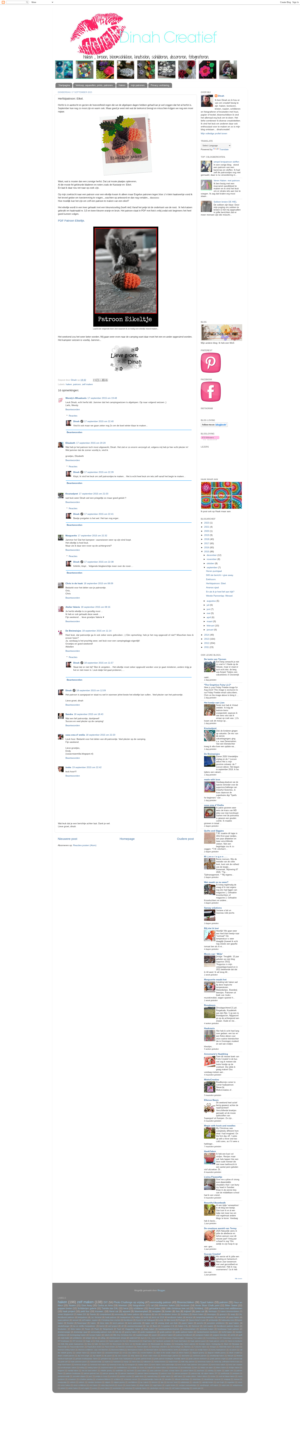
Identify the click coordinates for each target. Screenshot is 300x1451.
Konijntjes (167, 1344)
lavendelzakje (186, 1367)
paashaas (200, 1370)
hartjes (137, 1317)
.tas (147, 1326)
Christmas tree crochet (110, 1320)
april (209, 617)
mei (209, 613)
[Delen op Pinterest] (106, 380)
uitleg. (103, 1338)
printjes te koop (101, 1376)
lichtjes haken (234, 1367)
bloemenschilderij (117, 1350)
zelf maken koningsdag (180, 1388)
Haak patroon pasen (198, 1341)
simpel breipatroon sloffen (226, 162)
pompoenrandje (64, 1376)
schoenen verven (130, 1379)
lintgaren (61, 1370)
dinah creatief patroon (66, 1356)
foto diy (118, 1332)
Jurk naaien (208, 1326)
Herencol (195, 1326)
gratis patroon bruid (143, 1359)
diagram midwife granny (217, 1353)
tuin (156, 1314)
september (212, 567)
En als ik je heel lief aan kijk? (220, 592)
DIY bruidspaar (63, 1341)
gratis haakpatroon (148, 1332)
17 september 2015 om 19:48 (102, 398)
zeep (167, 1388)
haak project (69, 1311)
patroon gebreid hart (91, 1373)
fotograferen (139, 1305)
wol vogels (85, 1388)
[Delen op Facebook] (103, 380)
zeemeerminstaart (134, 1326)
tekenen (155, 1382)
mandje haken (73, 1370)
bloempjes (211, 1314)
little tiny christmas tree (122, 1335)
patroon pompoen (181, 1373)
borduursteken (189, 1329)
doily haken (135, 1356)
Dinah (76, 421)
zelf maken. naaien (90, 1320)
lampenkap (173, 1367)
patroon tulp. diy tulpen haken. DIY (204, 1373)
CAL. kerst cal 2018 (155, 1338)
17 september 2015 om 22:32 (92, 535)
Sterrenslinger (175, 1347)
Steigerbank (108, 1329)
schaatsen (72, 1379)
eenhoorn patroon (200, 1356)
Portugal (181, 1320)
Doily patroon (101, 1341)
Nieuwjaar (235, 1344)
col (123, 1353)
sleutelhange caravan (212, 1379)
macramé (222, 1317)
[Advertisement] (221, 269)
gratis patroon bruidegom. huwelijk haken (169, 1359)
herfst (146, 1317)
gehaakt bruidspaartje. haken (86, 1359)
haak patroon (111, 1317)
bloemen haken (167, 1305)
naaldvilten (119, 1370)
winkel (62, 1388)
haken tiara (136, 1362)
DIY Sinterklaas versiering (230, 1338)
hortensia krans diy (117, 1365)
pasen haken (187, 1323)
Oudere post (185, 838)
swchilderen (132, 1382)
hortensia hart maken (98, 1365)
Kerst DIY (105, 1344)
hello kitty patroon (187, 1362)
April (142, 1338)
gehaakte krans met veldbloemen (225, 1308)
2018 (207, 539)
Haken (122, 85)
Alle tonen (238, 1278)
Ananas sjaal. (212, 587)
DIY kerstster (77, 1341)
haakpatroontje (95, 1362)
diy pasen (108, 1356)
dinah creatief (234, 1353)
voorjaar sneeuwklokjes (188, 1385)
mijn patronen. (138, 85)
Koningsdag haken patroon (185, 1344)
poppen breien (65, 1308)
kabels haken (143, 1365)
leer (195, 1367)
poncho (200, 1323)
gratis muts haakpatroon (123, 1359)
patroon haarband (127, 1373)
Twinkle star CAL (110, 1308)
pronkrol (113, 1376)
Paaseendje (62, 1347)
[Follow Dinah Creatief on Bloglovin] (214, 426)
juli (208, 605)
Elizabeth (70, 443)
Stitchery (187, 1347)
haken (69, 384)
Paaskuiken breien (94, 1347)
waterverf (133, 1338)
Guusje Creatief (212, 1254)
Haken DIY (81, 1314)
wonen (94, 1388)
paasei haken (188, 1370)
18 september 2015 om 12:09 (91, 690)
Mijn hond (171, 1320)
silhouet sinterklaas (182, 1379)
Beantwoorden (72, 409)
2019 (207, 535)
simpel (88, 1338)
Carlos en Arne (105, 1305)
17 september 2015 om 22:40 (99, 421)
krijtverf (187, 1311)
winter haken (73, 1388)
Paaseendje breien (77, 1347)
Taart (119, 1329)
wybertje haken (141, 1388)
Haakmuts (209, 1028)
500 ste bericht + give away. (220, 575)
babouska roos (227, 1320)
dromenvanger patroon (169, 1356)
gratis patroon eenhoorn (198, 1359)
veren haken (65, 1385)
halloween (147, 1362)
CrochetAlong (211, 1338)
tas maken (144, 1382)
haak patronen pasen (79, 1362)
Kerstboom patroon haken (228, 1326)
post (90, 1376)
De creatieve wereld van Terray (220, 1228)
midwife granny (106, 1370)
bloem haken (198, 1314)
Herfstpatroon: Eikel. (216, 583)
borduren (185, 1305)
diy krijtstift (97, 1356)
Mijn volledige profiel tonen (214, 133)
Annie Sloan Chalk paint (207, 1305)
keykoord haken (107, 1367)
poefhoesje (225, 1373)
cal (152, 1305)
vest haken (93, 1385)
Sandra (69, 714)
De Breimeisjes (73, 631)
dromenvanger (64, 1332)
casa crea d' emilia (75, 735)
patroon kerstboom (184, 1335)
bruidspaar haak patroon (228, 1329)
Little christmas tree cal (177, 1308)
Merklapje (212, 1311)
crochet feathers (146, 1353)
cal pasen (232, 1350)
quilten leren (139, 1376)
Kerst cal (113, 1311)
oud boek (130, 1370)
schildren (117, 1379)
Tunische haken (200, 1347)
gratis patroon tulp (235, 1359)
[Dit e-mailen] (94, 380)
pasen (154, 1335)
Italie (96, 1344)
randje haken (165, 1376)
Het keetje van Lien (214, 703)
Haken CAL (183, 1326)
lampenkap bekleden (205, 1317)
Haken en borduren (235, 1341)
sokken (72, 1382)
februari (211, 625)
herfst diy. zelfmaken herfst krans (227, 1362)
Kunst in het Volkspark (145, 1320)
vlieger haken (144, 1385)
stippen (107, 1382)
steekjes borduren (95, 1382)
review (212, 1376)
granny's (223, 1314)
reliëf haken (178, 1376)
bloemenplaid (141, 1311)
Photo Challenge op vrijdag (129, 1302)
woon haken (105, 1388)
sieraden (168, 1379)
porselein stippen (79, 1376)
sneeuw (237, 1379)
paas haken (234, 1317)
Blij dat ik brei (211, 928)
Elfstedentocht (134, 1341)
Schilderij (185, 1314)
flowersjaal (82, 1323)
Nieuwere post (67, 838)
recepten (156, 1311)
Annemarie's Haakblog (216, 1054)
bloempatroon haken (135, 1350)
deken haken (184, 1353)
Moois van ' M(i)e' (213, 954)
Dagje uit (89, 1341)
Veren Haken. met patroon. (227, 180)
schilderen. (77, 1338)
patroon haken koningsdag (148, 1373)
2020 (207, 531)
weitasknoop (237, 1385)
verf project (113, 1326)
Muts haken (76, 1329)
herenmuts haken (204, 1362)
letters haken (221, 1367)
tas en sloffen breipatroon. (84, 1326)
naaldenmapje (142, 1335)
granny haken (131, 1332)
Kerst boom (117, 1344)
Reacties (73, 416)
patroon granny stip (109, 1373)
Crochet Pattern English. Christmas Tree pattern (184, 1338)
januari (210, 630)
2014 (207, 635)
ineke (68, 767)
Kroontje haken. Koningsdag (209, 1344)
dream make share (150, 1356)
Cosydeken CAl (167, 1326)
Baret (155, 1326)
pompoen (236, 1373)
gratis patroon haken (184, 1332)
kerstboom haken (175, 1317)
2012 (207, 643)
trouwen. (99, 1311)
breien (168, 1311)
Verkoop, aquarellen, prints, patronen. (94, 85)
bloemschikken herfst (170, 1350)
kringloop (147, 1314)
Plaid (96, 1329)
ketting (81, 1367)
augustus (211, 601)
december (212, 555)
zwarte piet (196, 1388)
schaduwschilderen (103, 1379)
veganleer (231, 1382)
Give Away (86, 1305)
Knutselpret (71, 494)
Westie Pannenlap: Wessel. (219, 596)
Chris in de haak (74, 583)
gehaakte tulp (106, 1359)
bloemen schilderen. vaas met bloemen (93, 1350)
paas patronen (155, 1370)
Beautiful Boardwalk (215, 1203)
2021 (207, 527)
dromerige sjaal (80, 1332)
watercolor (226, 1385)
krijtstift (150, 1367)
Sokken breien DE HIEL (225, 202)
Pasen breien (110, 1347)
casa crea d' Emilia (214, 805)
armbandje (213, 1320)
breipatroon (83, 1317)
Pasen (87, 1329)
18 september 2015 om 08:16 (95, 607)
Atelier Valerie (72, 607)
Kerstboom (128, 1320)
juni (209, 609)
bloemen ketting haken (66, 1350)
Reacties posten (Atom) (84, 845)
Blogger (161, 1290)
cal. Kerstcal (96, 1317)
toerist (102, 1326)
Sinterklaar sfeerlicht (159, 1347)
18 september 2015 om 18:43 (88, 714)
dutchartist (186, 1356)
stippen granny (119, 1382)
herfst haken (227, 1332)
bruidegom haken (187, 1350)
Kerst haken (155, 1308)
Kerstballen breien (169, 1314)
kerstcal (189, 1317)
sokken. (82, 1382)
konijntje (133, 1367)
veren (240, 1382)
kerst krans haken (218, 1365)
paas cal (200, 1311)
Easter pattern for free (117, 1341)
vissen (120, 1385)
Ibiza (89, 1344)
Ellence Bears (211, 1100)
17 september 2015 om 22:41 (99, 514)
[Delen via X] (100, 380)
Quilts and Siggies (214, 831)
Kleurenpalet (155, 1344)
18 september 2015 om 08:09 (98, 583)
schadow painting (85, 1379)
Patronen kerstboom (126, 1347)
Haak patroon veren (216, 1341)
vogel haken (157, 1385)
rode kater (65, 1338)
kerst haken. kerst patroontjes (162, 1365)
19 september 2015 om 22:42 (87, 767)
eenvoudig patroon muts (101, 1332)
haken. (93, 1323)
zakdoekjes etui (156, 1388)
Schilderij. (199, 1308)
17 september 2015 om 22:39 (99, 472)
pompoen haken (203, 1335)
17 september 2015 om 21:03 (93, 494)
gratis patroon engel (217, 1359)
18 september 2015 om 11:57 (98, 663)
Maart (226, 1344)
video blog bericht (107, 1385)
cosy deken (132, 1353)
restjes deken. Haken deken (196, 1376)
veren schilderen (79, 1385)
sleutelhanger (64, 1326)
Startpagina (64, 85)
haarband (116, 1362)
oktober (211, 563)
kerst (125, 1308)
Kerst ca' (128, 1344)
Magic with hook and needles (219, 1126)
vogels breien (170, 1385)
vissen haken (131, 1385)
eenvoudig (119, 1314)
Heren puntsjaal (214, 571)
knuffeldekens (122, 1367)
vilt (122, 1326)
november (212, 559)
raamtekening (152, 1376)
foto (178, 1311)
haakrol (107, 1362)
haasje (126, 1362)
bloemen (122, 1305)
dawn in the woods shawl (166, 1353)
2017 (207, 543)
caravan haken (96, 1353)
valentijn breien (207, 1382)
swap (232, 1314)
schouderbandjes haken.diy (151, 1379)
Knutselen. (62, 1329)
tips (162, 1382)
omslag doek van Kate (168, 1323)
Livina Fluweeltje (213, 1177)
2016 (207, 547)
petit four (85, 1311)
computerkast (105, 1314)
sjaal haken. (234, 1323)
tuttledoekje (184, 1382)
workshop (128, 1388)
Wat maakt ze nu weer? (216, 882)
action (237, 1347)
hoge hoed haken (64, 1365)
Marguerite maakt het (215, 979)
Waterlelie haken (225, 1347)
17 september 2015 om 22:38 (99, 562)
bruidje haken (203, 1350)
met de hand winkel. (89, 1370)
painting (210, 1370)
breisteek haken (207, 1329)
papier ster (229, 1370)
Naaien (72, 1305)
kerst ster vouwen (235, 1365)
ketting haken (93, 1367)
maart (210, 621)
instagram (131, 1365)
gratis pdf (64, 1362)
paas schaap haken (172, 1370)
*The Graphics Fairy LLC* (217, 685)
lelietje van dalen (206, 1367)
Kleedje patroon (141, 1344)
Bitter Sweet (231, 1305)
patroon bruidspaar (73, 1373)
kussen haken (95, 1335)
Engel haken (147, 1341)
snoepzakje (62, 1382)
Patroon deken (142, 1347)
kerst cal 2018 (158, 1317)
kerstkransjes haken (68, 1367)
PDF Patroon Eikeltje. (71, 220)
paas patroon (63, 1320)
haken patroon (133, 1314)
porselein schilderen (216, 1323)
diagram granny (198, 1353)
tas (96, 1338)
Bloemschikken (185, 1302)
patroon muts (166, 1373)
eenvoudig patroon (160, 1302)
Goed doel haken (180, 1341)
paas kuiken (142, 1370)
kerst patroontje (134, 1323)
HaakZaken (210, 1151)
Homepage (127, 838)
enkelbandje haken (217, 1356)
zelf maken (87, 384)
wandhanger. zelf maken (209, 1385)
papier (219, 1370)
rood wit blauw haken (227, 1376)
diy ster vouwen (121, 1356)
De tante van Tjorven (215, 659)
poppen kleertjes (220, 1335)
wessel (75, 1320)
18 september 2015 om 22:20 (100, 735)
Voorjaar (213, 1347)
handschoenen (159, 1362)
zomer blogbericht (65, 1314)
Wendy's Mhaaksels (76, 398)
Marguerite (71, 535)
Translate (224, 149)
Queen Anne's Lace (197, 1320)
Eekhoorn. (211, 579)
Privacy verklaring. (160, 85)
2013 (207, 639)
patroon (77, 384)
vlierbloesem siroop (117, 1338)
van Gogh (220, 1382)
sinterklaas (196, 1379)
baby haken (149, 1329)
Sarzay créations (213, 908)
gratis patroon (166, 1332)
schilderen (138, 1308)
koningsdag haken (78, 1335)
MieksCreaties (211, 1079)
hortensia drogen (80, 1365)
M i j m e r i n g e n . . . (215, 856)
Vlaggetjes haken (132, 1329)
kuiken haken (161, 1367)
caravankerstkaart (112, 1353)
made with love (212, 779)
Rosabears (209, 1005)
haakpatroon (125, 1317)
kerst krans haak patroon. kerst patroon (193, 1365)
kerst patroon (118, 1323)
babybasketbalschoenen (168, 1329)
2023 (207, 523)
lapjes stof (149, 1323)
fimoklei (70, 1323)
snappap (227, 1379)
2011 (207, 647)
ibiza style (104, 1323)
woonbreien (117, 1388)
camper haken (81, 1353)
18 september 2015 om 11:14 (96, 631)
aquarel (126, 1311)
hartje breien (173, 1362)
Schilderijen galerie (87, 1308)
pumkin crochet (125, 1376)
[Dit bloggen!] (97, 380)
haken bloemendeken (229, 1311)
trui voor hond (172, 1382)
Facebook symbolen (163, 1341)
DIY (106, 1302)
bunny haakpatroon (218, 1350)
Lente (160, 1320)
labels (107, 1335)
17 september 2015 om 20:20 (91, 443)
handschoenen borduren (207, 1332)
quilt (240, 1335)
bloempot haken (152, 1350)
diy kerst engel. (84, 1356)
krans (142, 1367)
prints (233, 1335)
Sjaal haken (207, 1302)
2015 (207, 551)
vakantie (195, 1382)
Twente (93, 1314)
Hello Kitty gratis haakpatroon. (72, 1344)
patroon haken (166, 1335)
